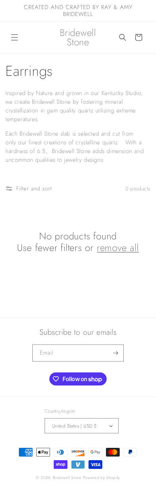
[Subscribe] (115, 353)
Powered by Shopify (101, 477)
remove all (118, 247)
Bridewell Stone (67, 477)
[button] (14, 37)
